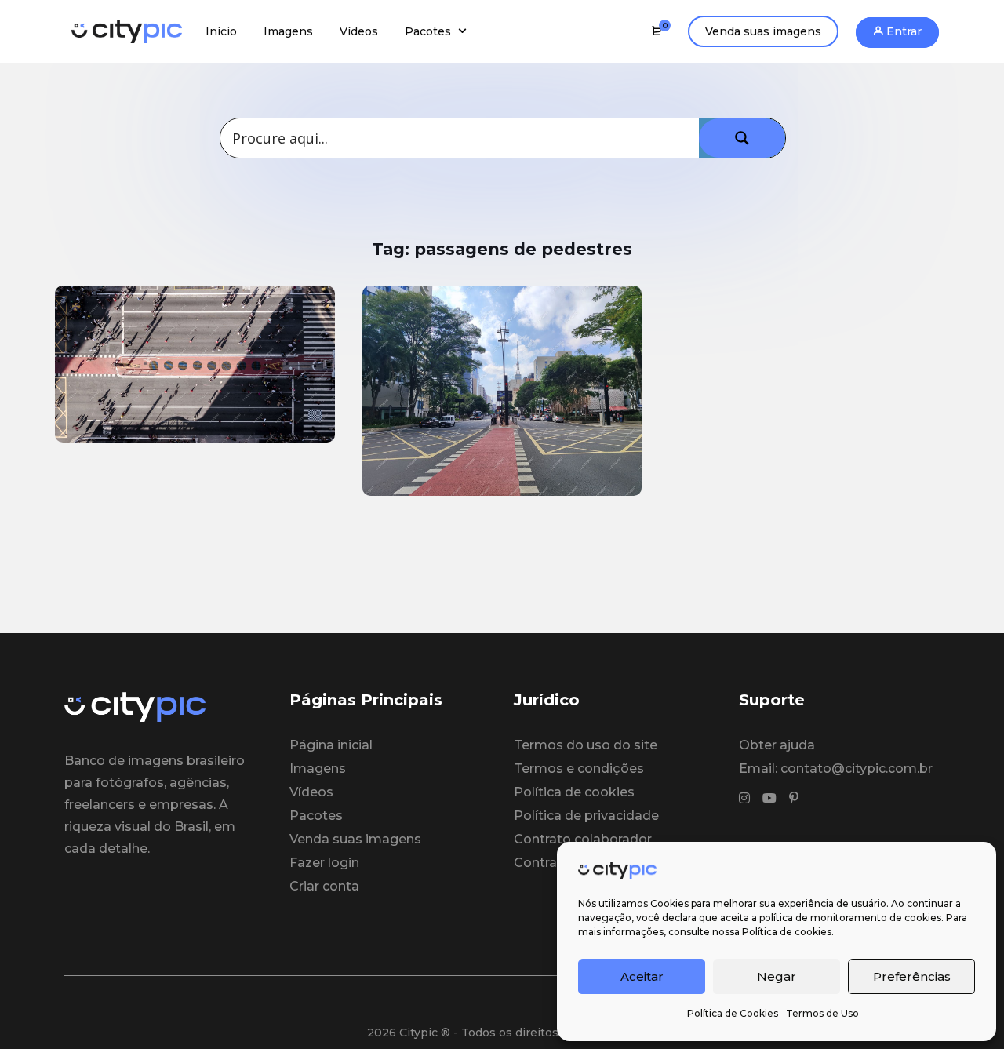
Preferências (912, 976)
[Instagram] (744, 798)
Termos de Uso (822, 1013)
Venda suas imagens (763, 31)
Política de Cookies (732, 1013)
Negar (776, 976)
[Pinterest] (793, 798)
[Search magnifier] (742, 138)
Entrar (902, 31)
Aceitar (642, 976)
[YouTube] (769, 798)
